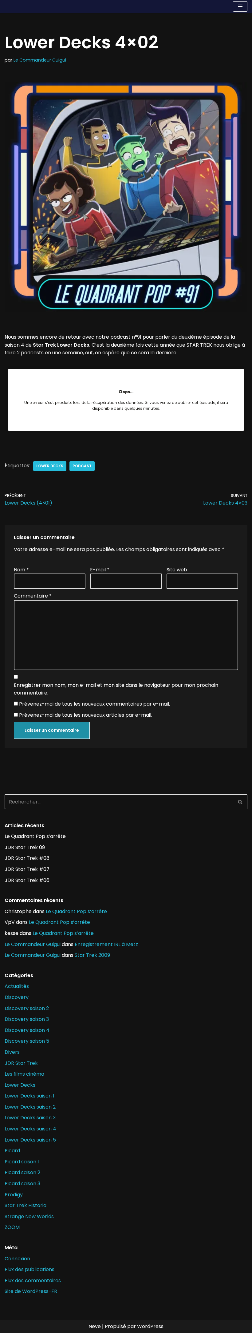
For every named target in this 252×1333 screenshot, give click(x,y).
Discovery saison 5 (27, 1041)
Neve (95, 1326)
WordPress (150, 1326)
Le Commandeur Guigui (40, 60)
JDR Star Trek (21, 1063)
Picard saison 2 (22, 1172)
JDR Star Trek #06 (27, 880)
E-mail (99, 569)
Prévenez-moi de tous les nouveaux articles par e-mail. (85, 715)
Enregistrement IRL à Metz (106, 944)
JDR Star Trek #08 (27, 858)
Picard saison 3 (22, 1183)
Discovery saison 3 (27, 1019)
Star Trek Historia (25, 1205)
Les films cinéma (24, 1073)
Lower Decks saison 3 (30, 1117)
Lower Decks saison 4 (30, 1128)
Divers (12, 1052)
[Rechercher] (240, 801)
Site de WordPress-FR (31, 1291)
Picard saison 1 (22, 1161)
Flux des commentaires (33, 1280)
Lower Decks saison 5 (30, 1139)
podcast (82, 466)
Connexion (17, 1258)
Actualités (17, 986)
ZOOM (12, 1227)
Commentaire (33, 595)
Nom (21, 569)
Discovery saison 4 (27, 1030)
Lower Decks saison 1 (29, 1095)
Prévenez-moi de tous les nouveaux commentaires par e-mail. (94, 703)
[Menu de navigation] (240, 6)
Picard (12, 1150)
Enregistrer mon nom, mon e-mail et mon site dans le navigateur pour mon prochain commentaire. (116, 689)
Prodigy (14, 1194)
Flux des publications (29, 1269)
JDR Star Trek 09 (25, 847)
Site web (177, 569)
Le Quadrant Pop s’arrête (35, 836)
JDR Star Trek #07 (27, 869)
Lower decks (49, 466)
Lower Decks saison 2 (30, 1106)
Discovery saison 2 (27, 1008)
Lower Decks (20, 1085)
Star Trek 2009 (92, 955)
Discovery (17, 997)
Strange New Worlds (29, 1216)
